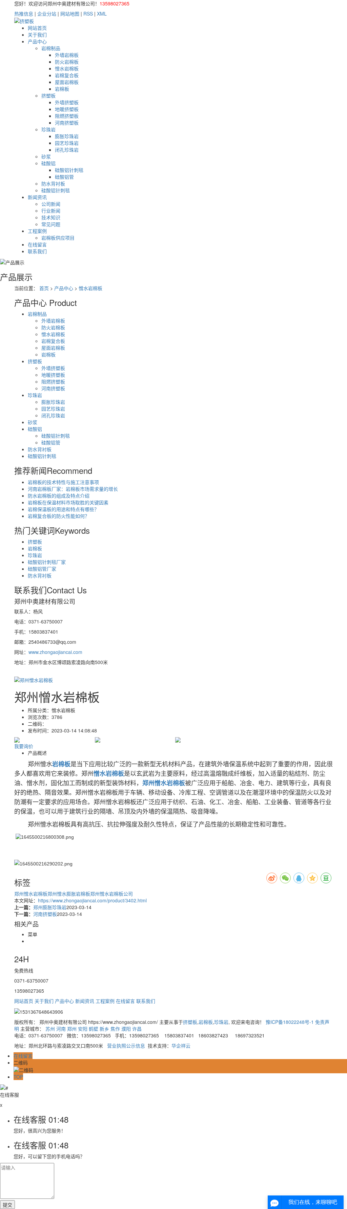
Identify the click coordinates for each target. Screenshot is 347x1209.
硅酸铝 (48, 163)
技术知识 (50, 217)
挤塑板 (48, 95)
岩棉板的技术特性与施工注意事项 (63, 482)
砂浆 (46, 156)
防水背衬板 (53, 183)
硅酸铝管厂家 (42, 568)
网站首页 (37, 27)
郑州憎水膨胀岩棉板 (68, 893)
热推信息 (23, 13)
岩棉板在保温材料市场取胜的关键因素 (68, 502)
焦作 (115, 1028)
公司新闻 (50, 203)
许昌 (137, 1028)
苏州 (50, 1028)
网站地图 (69, 13)
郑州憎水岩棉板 (30, 893)
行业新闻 (50, 210)
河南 (61, 1028)
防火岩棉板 (67, 61)
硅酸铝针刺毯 (69, 170)
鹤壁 (93, 1028)
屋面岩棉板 (67, 82)
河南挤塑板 (67, 122)
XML (102, 13)
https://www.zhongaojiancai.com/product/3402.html (92, 900)
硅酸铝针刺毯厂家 (47, 561)
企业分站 (46, 13)
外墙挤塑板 (67, 102)
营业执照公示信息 (126, 1045)
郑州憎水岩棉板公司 (111, 893)
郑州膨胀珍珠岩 (49, 907)
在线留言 (37, 244)
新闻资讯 (37, 197)
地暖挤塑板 (67, 109)
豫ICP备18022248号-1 (290, 1021)
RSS (88, 13)
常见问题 (50, 224)
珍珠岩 (48, 129)
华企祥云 (180, 1045)
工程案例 (37, 230)
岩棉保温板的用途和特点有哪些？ (63, 509)
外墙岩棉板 (67, 54)
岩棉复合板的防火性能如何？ (58, 515)
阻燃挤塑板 (67, 115)
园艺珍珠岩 (67, 142)
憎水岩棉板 (67, 68)
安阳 (82, 1028)
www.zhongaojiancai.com (55, 652)
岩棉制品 (50, 48)
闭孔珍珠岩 (67, 149)
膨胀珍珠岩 (67, 136)
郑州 (72, 1028)
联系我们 (37, 251)
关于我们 (37, 34)
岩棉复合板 (67, 75)
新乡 (104, 1028)
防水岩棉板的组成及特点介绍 (58, 495)
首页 (44, 288)
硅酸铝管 (64, 176)
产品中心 (37, 41)
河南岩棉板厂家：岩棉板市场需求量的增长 (73, 488)
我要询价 (23, 746)
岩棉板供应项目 (58, 237)
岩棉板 (62, 88)
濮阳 (126, 1028)
